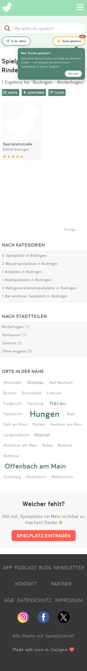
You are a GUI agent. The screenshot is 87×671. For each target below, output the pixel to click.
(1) (27, 326)
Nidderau (11, 455)
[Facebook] (43, 621)
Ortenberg (12, 476)
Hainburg (36, 403)
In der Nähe (19, 41)
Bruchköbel (32, 392)
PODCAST (25, 567)
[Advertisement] (45, 201)
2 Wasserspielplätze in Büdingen (30, 263)
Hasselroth (12, 413)
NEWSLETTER (69, 567)
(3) (29, 351)
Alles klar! (73, 73)
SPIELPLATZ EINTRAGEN (44, 535)
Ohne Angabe (14, 351)
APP (7, 567)
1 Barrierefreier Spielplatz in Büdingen (35, 296)
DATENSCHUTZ (34, 600)
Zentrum (9, 342)
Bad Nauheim (61, 382)
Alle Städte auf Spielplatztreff (43, 636)
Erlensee (54, 392)
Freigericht (12, 403)
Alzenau (35, 382)
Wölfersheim (62, 476)
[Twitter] (64, 621)
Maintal (42, 435)
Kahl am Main (15, 424)
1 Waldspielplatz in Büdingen (27, 279)
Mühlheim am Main (20, 445)
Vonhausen (11, 334)
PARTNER (61, 584)
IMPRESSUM (69, 600)
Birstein (10, 392)
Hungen (45, 414)
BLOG (45, 567)
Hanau (58, 403)
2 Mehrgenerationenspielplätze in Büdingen (39, 287)
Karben (39, 424)
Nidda (47, 445)
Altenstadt (12, 382)
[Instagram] (23, 621)
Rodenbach (36, 476)
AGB (9, 600)
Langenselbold (16, 434)
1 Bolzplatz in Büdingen (22, 271)
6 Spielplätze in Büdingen (24, 255)
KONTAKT (26, 584)
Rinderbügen (13, 326)
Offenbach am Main (35, 466)
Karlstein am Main (66, 424)
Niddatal (65, 445)
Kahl (71, 413)
